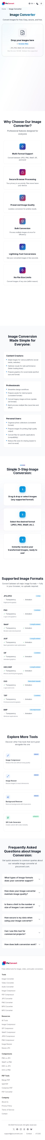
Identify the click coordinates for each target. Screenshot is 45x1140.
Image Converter (8, 979)
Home (4, 9)
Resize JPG (6, 1048)
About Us (5, 1102)
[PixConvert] (9, 3)
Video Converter (8, 983)
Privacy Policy (7, 1106)
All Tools (5, 1020)
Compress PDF (7, 1088)
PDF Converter (7, 1092)
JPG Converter (7, 998)
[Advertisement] (22, 86)
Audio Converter (8, 987)
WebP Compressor (8, 1032)
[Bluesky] (31, 1129)
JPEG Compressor (8, 1036)
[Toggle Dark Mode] (37, 3)
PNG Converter (7, 1002)
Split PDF (5, 1084)
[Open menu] (41, 3)
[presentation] (22, 40)
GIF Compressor (7, 1028)
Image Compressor (8, 991)
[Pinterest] (27, 1129)
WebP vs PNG (7, 1062)
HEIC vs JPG (6, 1066)
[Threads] (24, 1129)
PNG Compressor (8, 1040)
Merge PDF (6, 1080)
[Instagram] (20, 1129)
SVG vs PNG (6, 1070)
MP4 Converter (7, 1006)
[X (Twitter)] (13, 1129)
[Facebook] (17, 1129)
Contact (4, 1114)
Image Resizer (7, 1044)
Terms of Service (8, 1110)
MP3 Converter (7, 1010)
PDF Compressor (8, 995)
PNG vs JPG (6, 1058)
